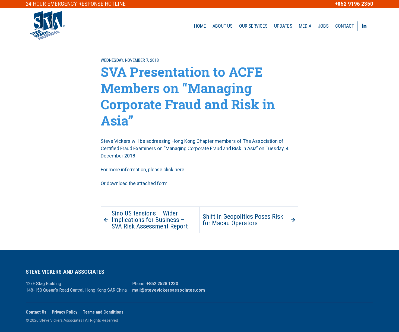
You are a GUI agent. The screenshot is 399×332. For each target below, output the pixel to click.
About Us (223, 26)
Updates (283, 26)
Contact (344, 26)
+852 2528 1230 (162, 283)
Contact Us (36, 312)
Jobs (323, 26)
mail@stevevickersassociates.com (168, 290)
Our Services (253, 26)
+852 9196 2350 (354, 4)
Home (200, 26)
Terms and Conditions (103, 312)
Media (305, 26)
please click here (166, 169)
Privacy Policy (64, 312)
